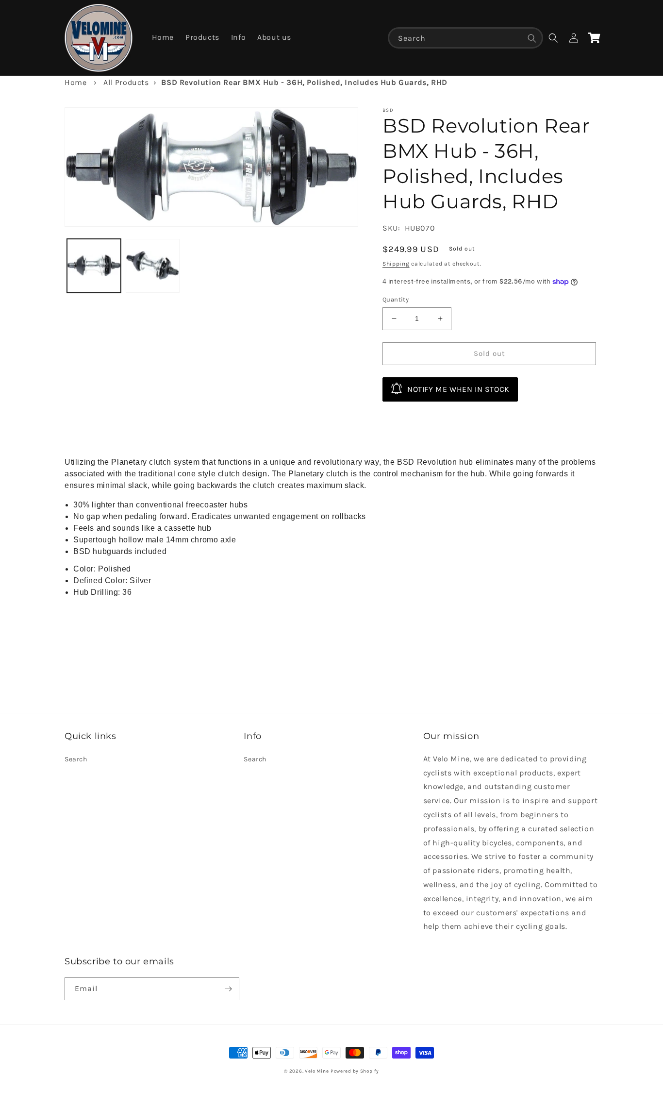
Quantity (395, 299)
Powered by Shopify (355, 1071)
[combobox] (465, 38)
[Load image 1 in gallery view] (94, 266)
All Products (126, 82)
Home (75, 82)
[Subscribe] (228, 988)
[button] (553, 38)
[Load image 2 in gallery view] (153, 266)
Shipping (396, 263)
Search (76, 759)
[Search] (532, 38)
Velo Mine (317, 1071)
